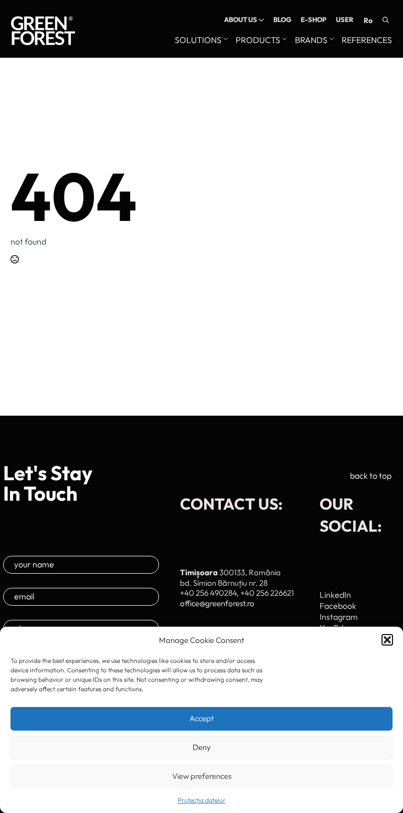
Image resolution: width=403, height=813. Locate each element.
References (367, 40)
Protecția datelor (202, 800)
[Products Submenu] (283, 40)
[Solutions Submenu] (224, 40)
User (344, 19)
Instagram (339, 616)
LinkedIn (335, 594)
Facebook (338, 605)
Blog (282, 19)
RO (368, 20)
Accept (201, 718)
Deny (202, 747)
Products (258, 40)
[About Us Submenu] (260, 19)
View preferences (201, 776)
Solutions (198, 40)
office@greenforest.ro (217, 603)
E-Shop (313, 19)
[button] (387, 640)
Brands (311, 40)
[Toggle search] (385, 20)
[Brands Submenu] (330, 40)
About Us (240, 19)
